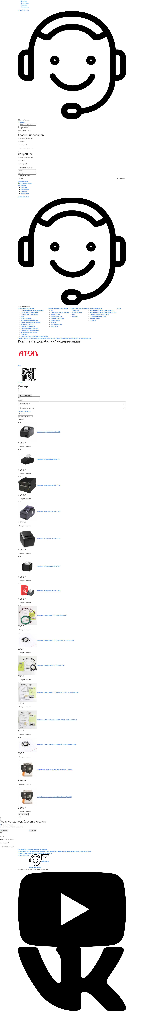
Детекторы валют (26, 318)
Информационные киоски (29, 320)
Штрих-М (75, 316)
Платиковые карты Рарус (98, 316)
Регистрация (120, 178)
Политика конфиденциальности (41, 853)
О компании (25, 7)
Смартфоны (54, 326)
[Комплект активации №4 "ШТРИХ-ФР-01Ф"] (27, 665)
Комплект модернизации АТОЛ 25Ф (48, 566)
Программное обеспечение (78, 308)
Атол (73, 314)
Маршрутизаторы (56, 316)
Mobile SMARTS (77, 312)
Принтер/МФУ (55, 320)
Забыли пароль (23, 181)
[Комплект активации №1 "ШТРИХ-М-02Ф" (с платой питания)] (27, 720)
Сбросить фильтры (24, 411)
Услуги (119, 308)
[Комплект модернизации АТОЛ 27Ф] (27, 539)
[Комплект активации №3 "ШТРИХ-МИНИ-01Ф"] (27, 615)
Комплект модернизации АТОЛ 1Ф (48, 459)
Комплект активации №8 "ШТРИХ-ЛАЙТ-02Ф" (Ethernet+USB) (56, 745)
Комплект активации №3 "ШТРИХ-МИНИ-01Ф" (52, 615)
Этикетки (93, 320)
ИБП (52, 310)
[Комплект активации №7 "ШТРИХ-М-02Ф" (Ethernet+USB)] (27, 640)
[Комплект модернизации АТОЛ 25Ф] (27, 566)
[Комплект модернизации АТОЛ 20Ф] (27, 432)
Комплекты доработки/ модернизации (78, 338)
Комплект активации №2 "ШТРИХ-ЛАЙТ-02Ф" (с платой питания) (58, 692)
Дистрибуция (25, 3)
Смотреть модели (25, 446)
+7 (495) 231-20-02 (23, 855)
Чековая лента (95, 318)
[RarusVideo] (72, 909)
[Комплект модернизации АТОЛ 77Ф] (27, 485)
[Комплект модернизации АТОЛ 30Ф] (27, 591)
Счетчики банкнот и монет (29, 328)
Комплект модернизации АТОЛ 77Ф (48, 485)
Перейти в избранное (26, 168)
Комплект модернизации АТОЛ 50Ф (48, 511)
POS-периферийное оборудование (32, 310)
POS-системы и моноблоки (29, 314)
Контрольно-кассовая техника (30, 322)
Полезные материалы (27, 408)
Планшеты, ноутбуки (57, 318)
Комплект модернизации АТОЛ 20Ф (48, 432)
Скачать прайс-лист (24, 853)
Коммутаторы (55, 314)
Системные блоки (56, 324)
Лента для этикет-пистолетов (99, 314)
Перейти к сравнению (26, 149)
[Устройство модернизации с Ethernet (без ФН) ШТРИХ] (27, 769)
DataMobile (75, 310)
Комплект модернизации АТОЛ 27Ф (48, 539)
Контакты (24, 5)
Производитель (25, 404)
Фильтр (21, 419)
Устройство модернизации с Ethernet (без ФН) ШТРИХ (54, 769)
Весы (22, 316)
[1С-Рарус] (21, 122)
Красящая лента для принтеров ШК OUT (103, 312)
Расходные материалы (94, 308)
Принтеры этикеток (27, 324)
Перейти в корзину (7, 847)
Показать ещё (23, 814)
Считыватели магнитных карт (30, 330)
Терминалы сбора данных (29, 332)
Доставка (24, 1)
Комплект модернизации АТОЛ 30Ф (48, 591)
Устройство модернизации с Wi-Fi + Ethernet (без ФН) (54, 797)
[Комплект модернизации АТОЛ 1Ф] (27, 459)
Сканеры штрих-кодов (28, 326)
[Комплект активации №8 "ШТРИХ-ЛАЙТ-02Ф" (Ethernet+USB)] (27, 745)
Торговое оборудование (26, 308)
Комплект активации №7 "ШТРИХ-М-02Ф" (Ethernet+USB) (55, 640)
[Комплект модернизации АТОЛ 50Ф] (27, 511)
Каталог (26, 338)
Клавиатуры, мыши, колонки (60, 312)
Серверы (53, 322)
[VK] (72, 979)
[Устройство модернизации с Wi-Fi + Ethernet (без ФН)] (27, 797)
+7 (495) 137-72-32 (23, 10)
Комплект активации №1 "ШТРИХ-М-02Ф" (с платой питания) (57, 720)
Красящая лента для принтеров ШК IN (102, 310)
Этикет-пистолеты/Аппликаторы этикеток (34, 336)
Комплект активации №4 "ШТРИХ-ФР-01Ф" (51, 665)
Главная (21, 338)
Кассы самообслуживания (29, 312)
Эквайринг (24, 334)
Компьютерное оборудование (58, 308)
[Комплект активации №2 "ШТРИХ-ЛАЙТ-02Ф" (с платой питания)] (27, 692)
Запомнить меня (25, 176)
